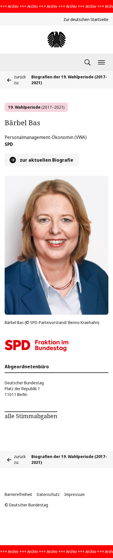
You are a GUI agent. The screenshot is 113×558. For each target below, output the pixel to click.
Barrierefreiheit (18, 494)
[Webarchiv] (56, 39)
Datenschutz (48, 494)
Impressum (74, 494)
